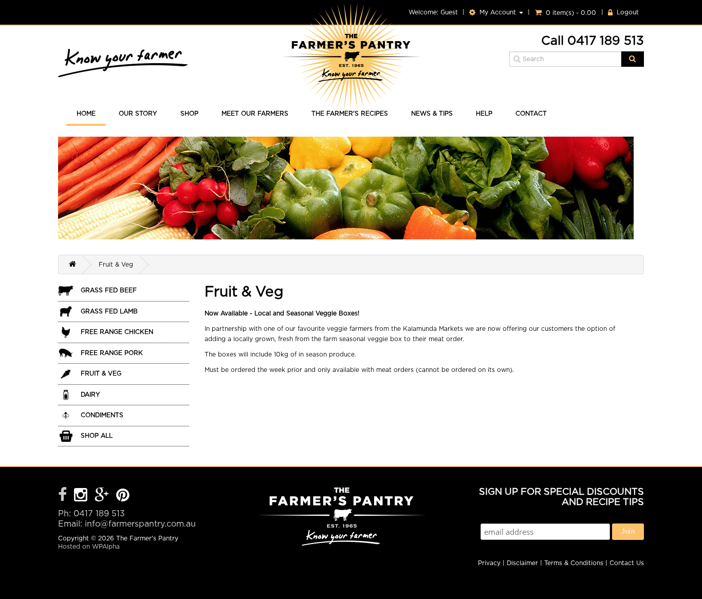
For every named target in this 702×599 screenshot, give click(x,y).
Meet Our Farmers (254, 113)
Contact (531, 113)
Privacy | (491, 563)
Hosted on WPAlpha (89, 547)
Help (484, 113)
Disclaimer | (524, 563)
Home (86, 113)
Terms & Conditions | (575, 563)
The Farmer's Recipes (349, 113)
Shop (189, 113)
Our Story (138, 113)
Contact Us (626, 563)
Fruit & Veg (116, 264)
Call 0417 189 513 (592, 41)
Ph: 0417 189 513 (91, 514)
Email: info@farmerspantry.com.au (127, 524)
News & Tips (432, 113)
